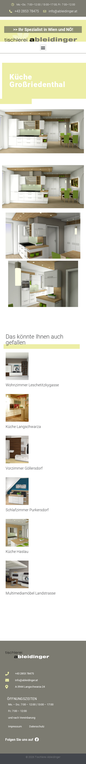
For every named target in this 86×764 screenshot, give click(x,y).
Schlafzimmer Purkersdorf (27, 510)
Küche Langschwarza (23, 426)
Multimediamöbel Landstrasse (31, 593)
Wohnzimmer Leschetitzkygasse (32, 385)
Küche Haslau (17, 551)
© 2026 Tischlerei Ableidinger (43, 757)
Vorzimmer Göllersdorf (24, 468)
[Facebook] (37, 739)
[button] (43, 47)
